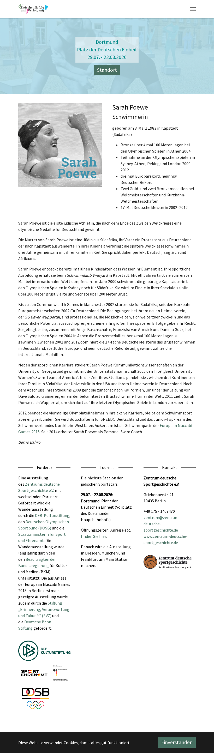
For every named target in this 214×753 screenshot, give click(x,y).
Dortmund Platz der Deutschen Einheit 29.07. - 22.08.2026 (107, 49)
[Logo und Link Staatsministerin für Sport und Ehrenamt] (44, 673)
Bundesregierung (33, 565)
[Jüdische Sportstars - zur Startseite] (33, 9)
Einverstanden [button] (177, 742)
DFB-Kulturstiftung (52, 515)
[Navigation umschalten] (193, 9)
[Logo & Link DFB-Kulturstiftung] (44, 651)
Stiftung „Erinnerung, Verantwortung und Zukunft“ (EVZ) (43, 609)
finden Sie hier (93, 536)
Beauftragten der (41, 559)
